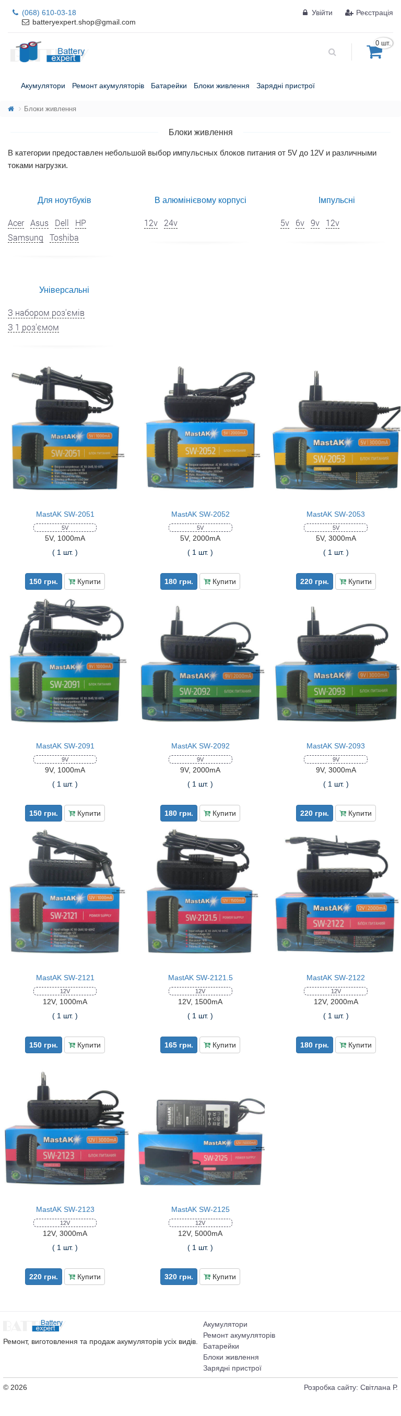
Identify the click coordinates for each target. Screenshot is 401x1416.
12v (151, 222)
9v (315, 222)
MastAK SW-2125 (200, 1209)
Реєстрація (373, 12)
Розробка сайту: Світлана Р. (351, 1387)
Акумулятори (225, 1324)
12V (65, 991)
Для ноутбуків (64, 200)
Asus (39, 222)
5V (65, 528)
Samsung (25, 237)
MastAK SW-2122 (335, 977)
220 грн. (314, 581)
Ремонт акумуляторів (239, 1335)
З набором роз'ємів (46, 312)
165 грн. (178, 1045)
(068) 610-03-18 (48, 12)
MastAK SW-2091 (65, 746)
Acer (16, 222)
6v (300, 222)
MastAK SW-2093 (335, 746)
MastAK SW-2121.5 (200, 977)
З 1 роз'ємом (33, 327)
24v (171, 222)
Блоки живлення (231, 1357)
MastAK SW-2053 (335, 514)
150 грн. (43, 581)
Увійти (321, 12)
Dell (62, 222)
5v (284, 222)
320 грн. (178, 1276)
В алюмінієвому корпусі (200, 200)
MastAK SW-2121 (65, 977)
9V (65, 759)
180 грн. (178, 581)
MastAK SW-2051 (65, 514)
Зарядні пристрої (232, 1368)
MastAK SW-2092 (200, 746)
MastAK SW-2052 (200, 514)
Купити (88, 581)
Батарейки (221, 1346)
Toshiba (64, 237)
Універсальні (64, 289)
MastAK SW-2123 (65, 1209)
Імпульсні (337, 200)
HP (80, 222)
